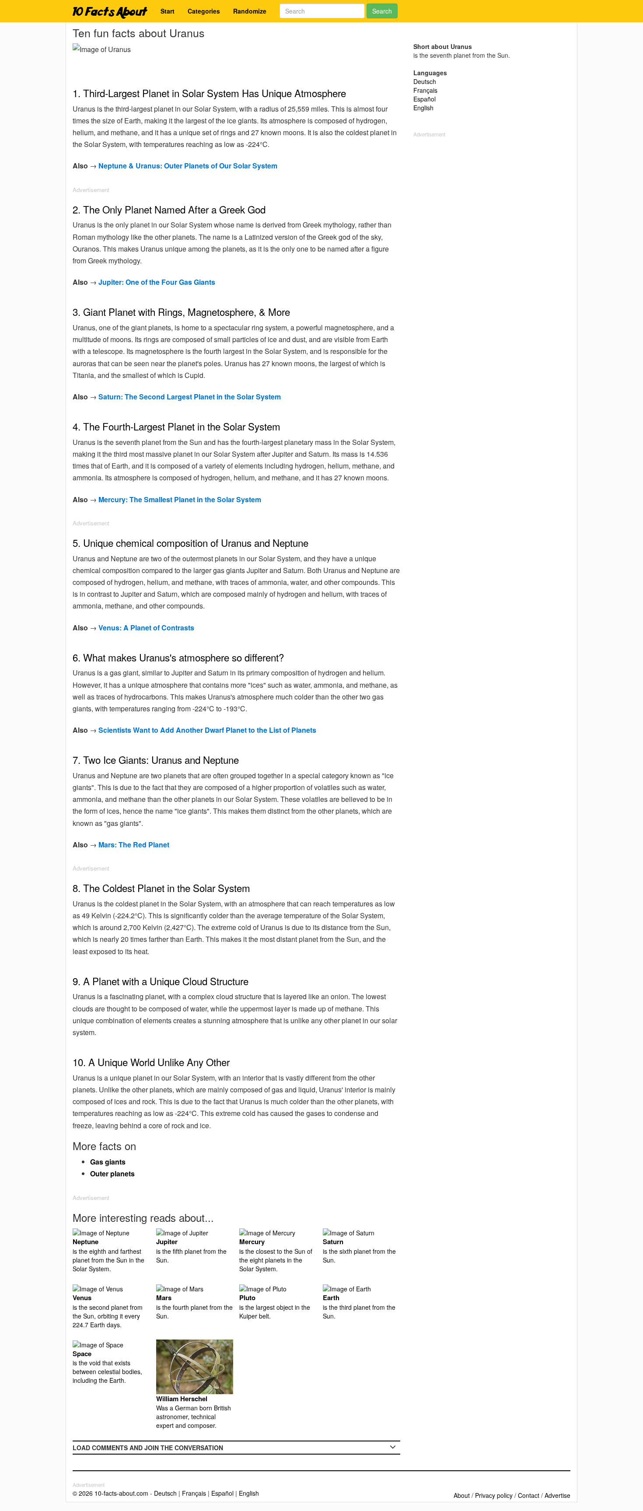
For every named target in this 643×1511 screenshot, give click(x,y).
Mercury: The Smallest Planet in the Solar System (179, 499)
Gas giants (108, 1162)
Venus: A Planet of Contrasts (146, 628)
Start (168, 11)
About (462, 1495)
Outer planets (112, 1173)
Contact (528, 1495)
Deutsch (424, 81)
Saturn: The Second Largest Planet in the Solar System (189, 397)
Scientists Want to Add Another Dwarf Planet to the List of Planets (207, 730)
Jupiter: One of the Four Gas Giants (156, 282)
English (423, 107)
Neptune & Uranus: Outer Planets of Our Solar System (187, 166)
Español (424, 98)
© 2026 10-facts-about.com (110, 1493)
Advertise (557, 1495)
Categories (204, 11)
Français (425, 90)
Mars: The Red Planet (133, 844)
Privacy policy (494, 1495)
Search (382, 11)
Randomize (249, 11)
